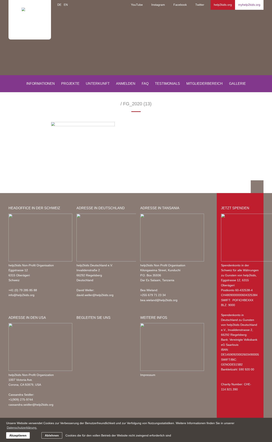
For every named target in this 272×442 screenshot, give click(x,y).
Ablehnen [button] (52, 435)
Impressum (147, 375)
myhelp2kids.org (249, 4)
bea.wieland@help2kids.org (158, 300)
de (59, 4)
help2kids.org (223, 4)
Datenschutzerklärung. (22, 427)
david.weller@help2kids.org (94, 295)
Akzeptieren (18, 435)
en (66, 4)
